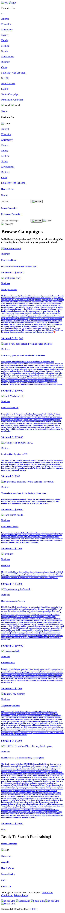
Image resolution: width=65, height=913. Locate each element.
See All (5, 78)
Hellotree (33, 909)
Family (4, 40)
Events (4, 35)
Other (4, 67)
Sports (4, 51)
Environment (7, 56)
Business (5, 62)
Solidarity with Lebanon (13, 72)
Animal (5, 18)
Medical (5, 45)
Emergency (7, 29)
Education (6, 24)
